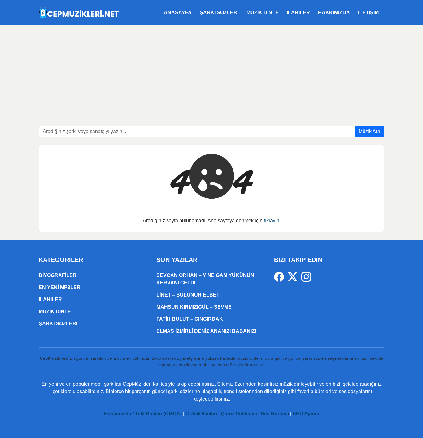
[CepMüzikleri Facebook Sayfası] (281, 276)
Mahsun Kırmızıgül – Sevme (194, 307)
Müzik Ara (369, 131)
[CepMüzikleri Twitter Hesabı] (294, 276)
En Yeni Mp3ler (60, 287)
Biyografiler (57, 275)
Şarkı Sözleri (219, 12)
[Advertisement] (211, 71)
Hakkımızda (334, 12)
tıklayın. (272, 220)
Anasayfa (178, 12)
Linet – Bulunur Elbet (188, 294)
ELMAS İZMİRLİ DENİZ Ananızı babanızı (206, 331)
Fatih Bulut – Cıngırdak (189, 319)
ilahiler (298, 12)
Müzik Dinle (262, 12)
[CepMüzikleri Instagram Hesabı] (306, 276)
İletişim (368, 12)
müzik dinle (248, 358)
